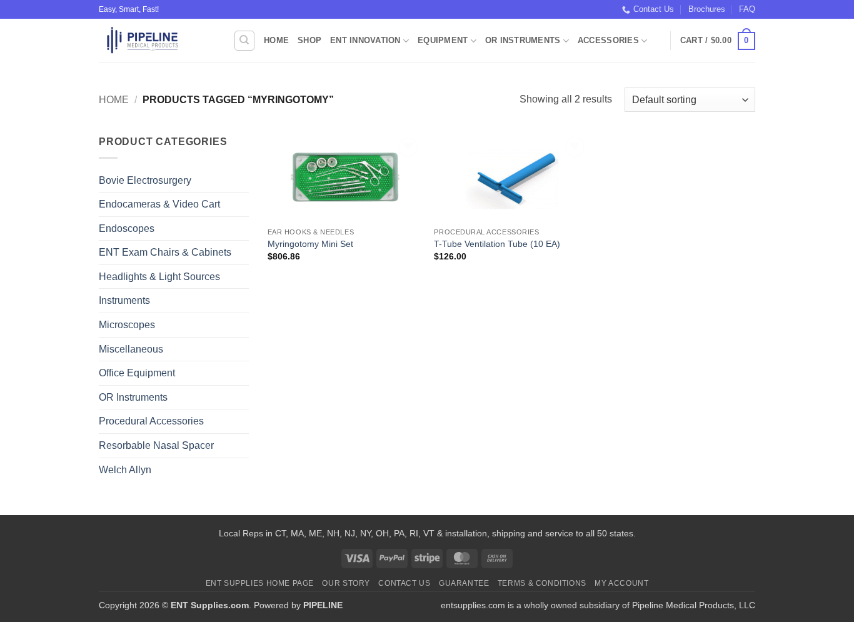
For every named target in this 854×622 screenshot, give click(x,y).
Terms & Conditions (542, 583)
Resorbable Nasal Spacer (156, 445)
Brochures (706, 9)
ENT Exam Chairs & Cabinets (165, 252)
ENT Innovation (365, 40)
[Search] (244, 41)
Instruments (124, 300)
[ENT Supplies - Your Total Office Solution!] (156, 41)
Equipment (443, 40)
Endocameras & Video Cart (159, 204)
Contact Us (653, 9)
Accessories (608, 40)
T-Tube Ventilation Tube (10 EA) (497, 244)
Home (276, 40)
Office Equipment (137, 373)
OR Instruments (523, 40)
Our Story (346, 583)
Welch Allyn (125, 469)
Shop (309, 40)
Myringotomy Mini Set (310, 244)
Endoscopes (126, 228)
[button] (717, 41)
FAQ (747, 9)
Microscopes (127, 324)
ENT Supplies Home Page (260, 583)
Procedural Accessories (151, 421)
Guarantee (464, 583)
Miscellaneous (131, 349)
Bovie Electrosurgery (145, 180)
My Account (621, 583)
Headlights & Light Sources (159, 276)
